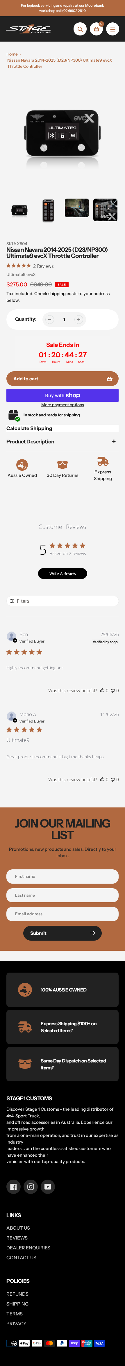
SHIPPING (17, 1304)
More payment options (62, 404)
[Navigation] (112, 28)
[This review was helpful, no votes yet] (102, 690)
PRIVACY (16, 1323)
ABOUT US (18, 1228)
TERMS (14, 1314)
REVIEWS (17, 1238)
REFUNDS (17, 1294)
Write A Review (62, 573)
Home (12, 54)
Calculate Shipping (29, 428)
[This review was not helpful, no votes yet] (113, 690)
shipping (57, 293)
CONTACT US (21, 1257)
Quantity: (26, 319)
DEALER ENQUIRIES (28, 1248)
